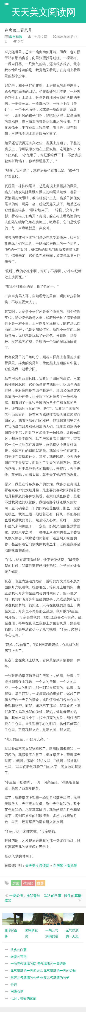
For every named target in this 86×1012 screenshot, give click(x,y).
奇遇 (14, 984)
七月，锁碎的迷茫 (23, 998)
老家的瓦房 (19, 956)
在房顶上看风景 (18, 30)
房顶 (15, 883)
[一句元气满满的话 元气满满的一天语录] (53, 918)
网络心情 (17, 991)
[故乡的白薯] (12, 918)
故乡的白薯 (19, 949)
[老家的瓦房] (33, 918)
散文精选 (15, 36)
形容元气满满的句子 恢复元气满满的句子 (40, 977)
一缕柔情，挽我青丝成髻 (22, 897)
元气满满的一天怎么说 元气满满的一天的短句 (43, 970)
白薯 (40, 883)
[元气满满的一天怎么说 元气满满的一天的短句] (73, 918)
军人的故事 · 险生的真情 (62, 895)
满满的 (28, 883)
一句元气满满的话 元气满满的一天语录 (38, 963)
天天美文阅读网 (37, 865)
